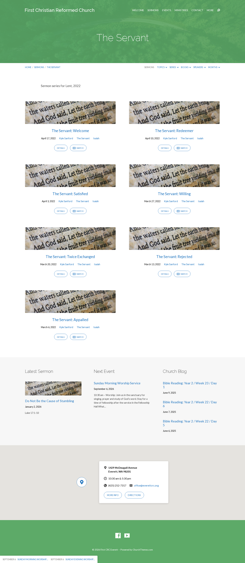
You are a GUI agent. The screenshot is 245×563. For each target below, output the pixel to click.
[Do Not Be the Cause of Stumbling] (53, 392)
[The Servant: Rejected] (174, 247)
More (210, 10)
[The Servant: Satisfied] (70, 184)
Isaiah (96, 138)
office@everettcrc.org (146, 485)
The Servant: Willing (174, 193)
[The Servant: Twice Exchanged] (70, 247)
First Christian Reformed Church (59, 10)
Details (60, 148)
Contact (197, 10)
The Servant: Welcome (70, 130)
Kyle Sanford (66, 138)
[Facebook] (118, 535)
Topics (161, 67)
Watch (80, 148)
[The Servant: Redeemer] (174, 121)
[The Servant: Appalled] (70, 310)
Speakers (198, 67)
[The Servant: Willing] (174, 184)
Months (213, 67)
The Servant (53, 67)
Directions (134, 495)
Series (173, 67)
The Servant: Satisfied (70, 193)
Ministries (181, 10)
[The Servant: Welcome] (70, 121)
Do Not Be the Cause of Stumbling (49, 401)
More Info (113, 495)
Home (28, 67)
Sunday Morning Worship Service (117, 383)
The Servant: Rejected (174, 256)
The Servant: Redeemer (174, 130)
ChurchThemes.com (143, 549)
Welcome (138, 10)
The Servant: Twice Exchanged (70, 256)
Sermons (153, 10)
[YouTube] (127, 535)
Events (166, 10)
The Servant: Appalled (70, 319)
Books (185, 67)
